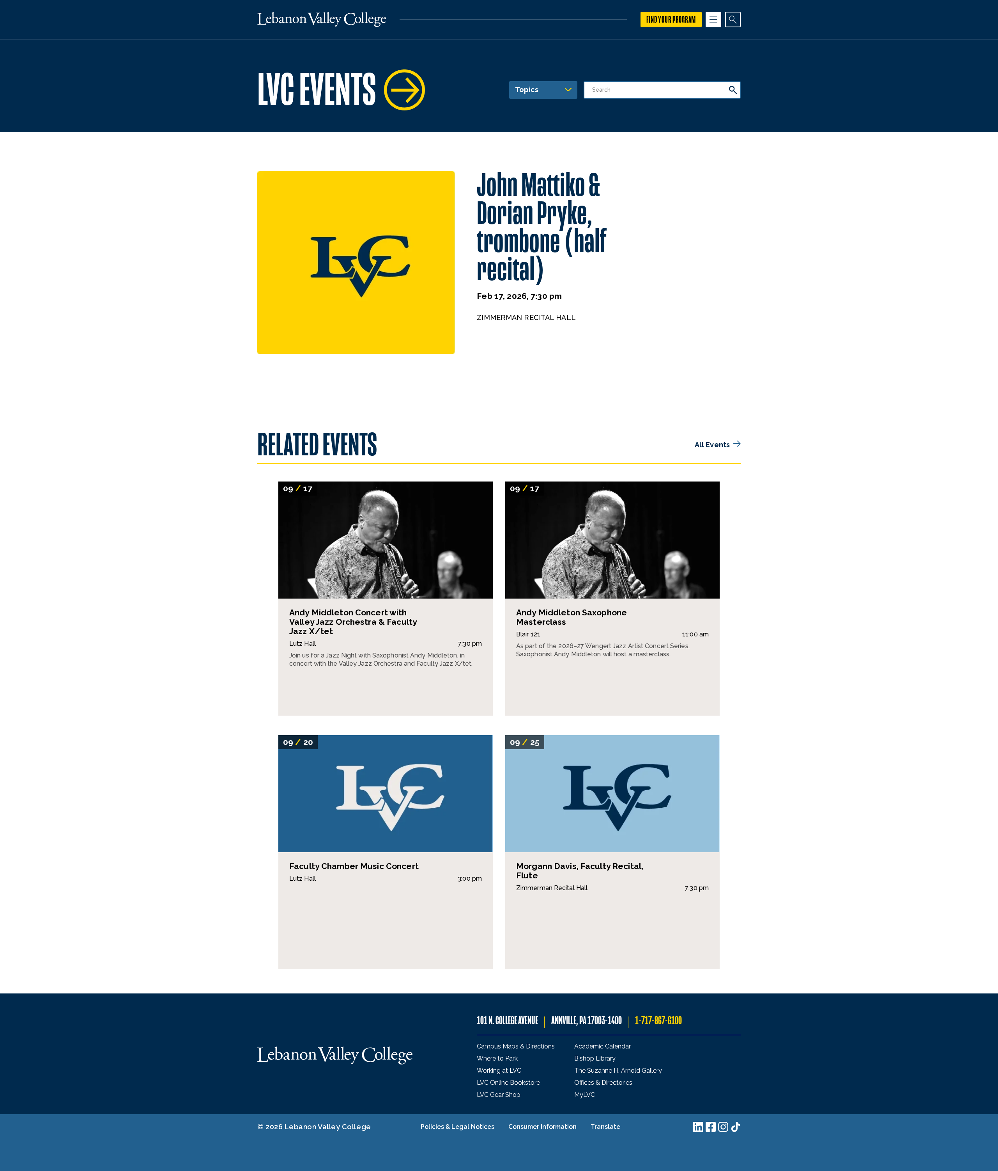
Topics (526, 89)
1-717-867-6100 (658, 1020)
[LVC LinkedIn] (698, 1127)
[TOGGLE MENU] (713, 19)
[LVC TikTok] (736, 1127)
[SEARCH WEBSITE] (733, 19)
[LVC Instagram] (723, 1127)
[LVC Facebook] (711, 1127)
